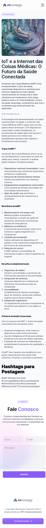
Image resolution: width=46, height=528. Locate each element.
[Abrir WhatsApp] (40, 522)
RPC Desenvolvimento (31, 512)
